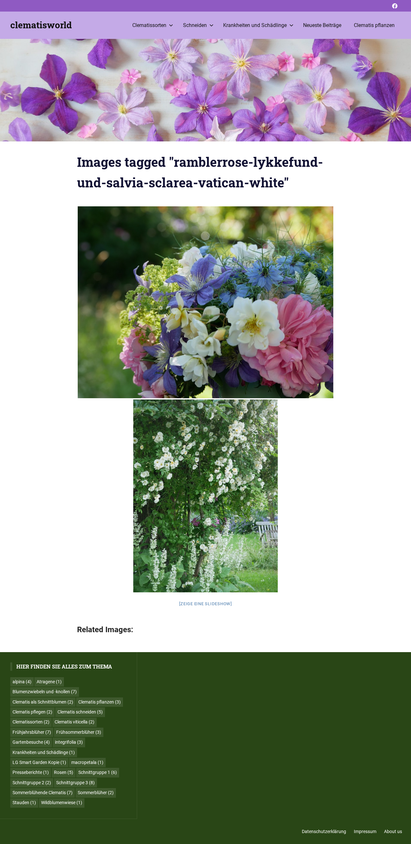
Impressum (365, 831)
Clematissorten (149, 25)
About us (393, 831)
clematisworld (41, 25)
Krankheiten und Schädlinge (255, 25)
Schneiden (195, 25)
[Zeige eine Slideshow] (205, 603)
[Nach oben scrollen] (401, 834)
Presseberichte (31, 772)
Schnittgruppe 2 (32, 782)
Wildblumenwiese (61, 802)
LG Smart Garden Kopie (39, 762)
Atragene (49, 681)
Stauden (24, 802)
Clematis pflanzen (374, 25)
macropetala (87, 762)
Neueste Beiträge (322, 25)
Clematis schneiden (80, 711)
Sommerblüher (96, 792)
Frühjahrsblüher (32, 732)
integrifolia (69, 742)
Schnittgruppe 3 (75, 782)
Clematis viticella (74, 721)
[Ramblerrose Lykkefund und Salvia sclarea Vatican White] (205, 302)
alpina (22, 681)
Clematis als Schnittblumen (43, 702)
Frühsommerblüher (78, 732)
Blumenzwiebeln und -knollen (45, 691)
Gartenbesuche (31, 742)
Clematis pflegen (32, 711)
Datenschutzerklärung (324, 831)
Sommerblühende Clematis (43, 792)
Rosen (63, 772)
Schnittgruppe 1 (97, 772)
